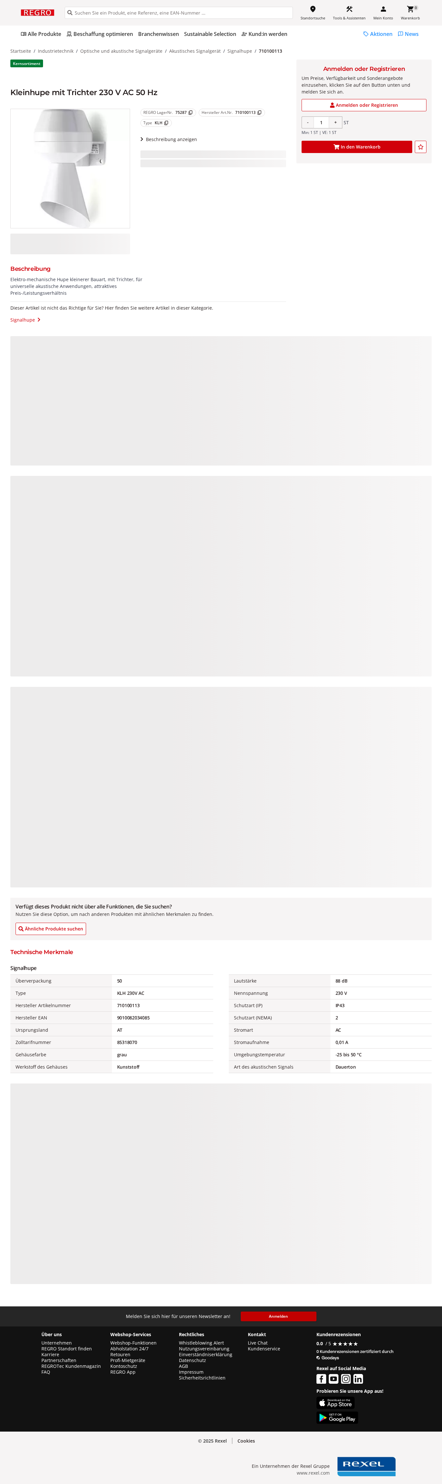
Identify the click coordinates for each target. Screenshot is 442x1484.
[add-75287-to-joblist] (420, 147)
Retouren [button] (120, 1355)
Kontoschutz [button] (123, 1366)
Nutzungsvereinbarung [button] (204, 1349)
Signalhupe (239, 51)
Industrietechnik (55, 51)
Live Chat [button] (258, 1343)
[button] (246, 1441)
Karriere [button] (50, 1355)
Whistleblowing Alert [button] (201, 1343)
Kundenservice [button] (264, 1349)
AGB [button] (183, 1366)
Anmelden (278, 1316)
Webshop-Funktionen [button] (133, 1343)
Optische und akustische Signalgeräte (121, 51)
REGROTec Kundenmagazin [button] (71, 1366)
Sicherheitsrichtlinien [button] (202, 1378)
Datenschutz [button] (192, 1360)
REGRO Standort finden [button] (66, 1349)
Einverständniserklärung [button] (205, 1355)
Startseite (20, 51)
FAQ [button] (45, 1372)
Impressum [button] (191, 1372)
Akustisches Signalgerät (195, 51)
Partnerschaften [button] (58, 1360)
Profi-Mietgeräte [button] (127, 1360)
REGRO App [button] (123, 1372)
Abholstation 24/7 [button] (129, 1349)
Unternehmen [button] (56, 1343)
